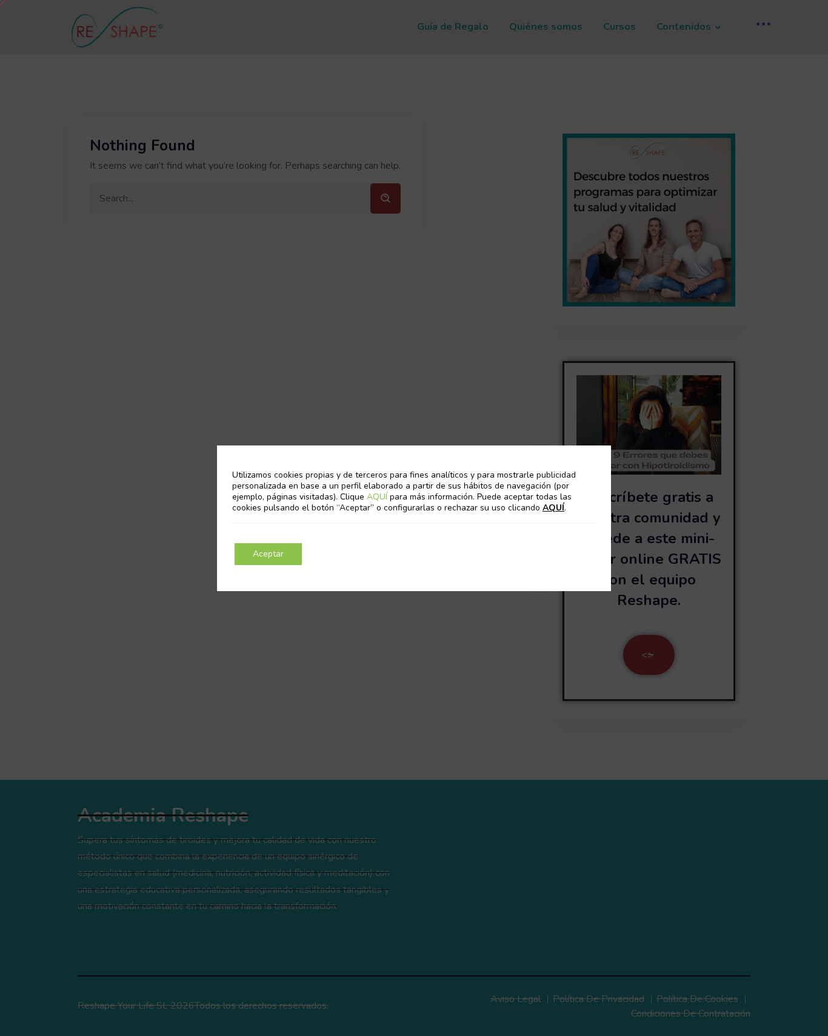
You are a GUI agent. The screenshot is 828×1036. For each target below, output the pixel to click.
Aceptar (268, 554)
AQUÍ (378, 497)
